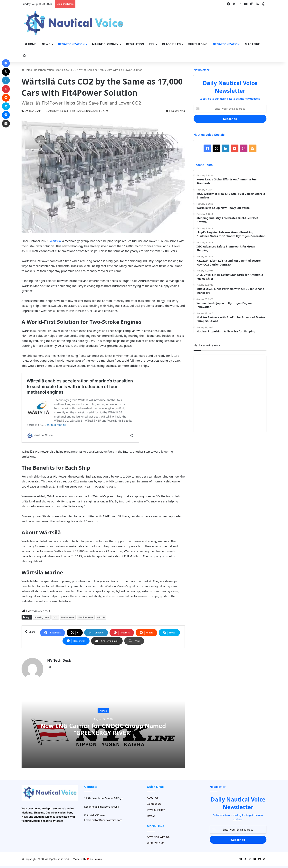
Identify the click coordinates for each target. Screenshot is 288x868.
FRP (151, 44)
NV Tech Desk (32, 110)
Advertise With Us (158, 836)
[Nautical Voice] (74, 23)
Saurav (98, 859)
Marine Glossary (105, 44)
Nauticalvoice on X (207, 345)
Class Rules (171, 44)
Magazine (252, 44)
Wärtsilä (55, 241)
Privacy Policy (156, 809)
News (46, 44)
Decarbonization (71, 44)
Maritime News (85, 617)
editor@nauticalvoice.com (107, 820)
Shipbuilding (197, 44)
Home (31, 44)
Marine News (67, 617)
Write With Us (155, 842)
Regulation (135, 44)
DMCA (151, 815)
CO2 (55, 617)
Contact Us (154, 803)
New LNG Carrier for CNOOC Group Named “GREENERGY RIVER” (103, 729)
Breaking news (41, 617)
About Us (152, 797)
